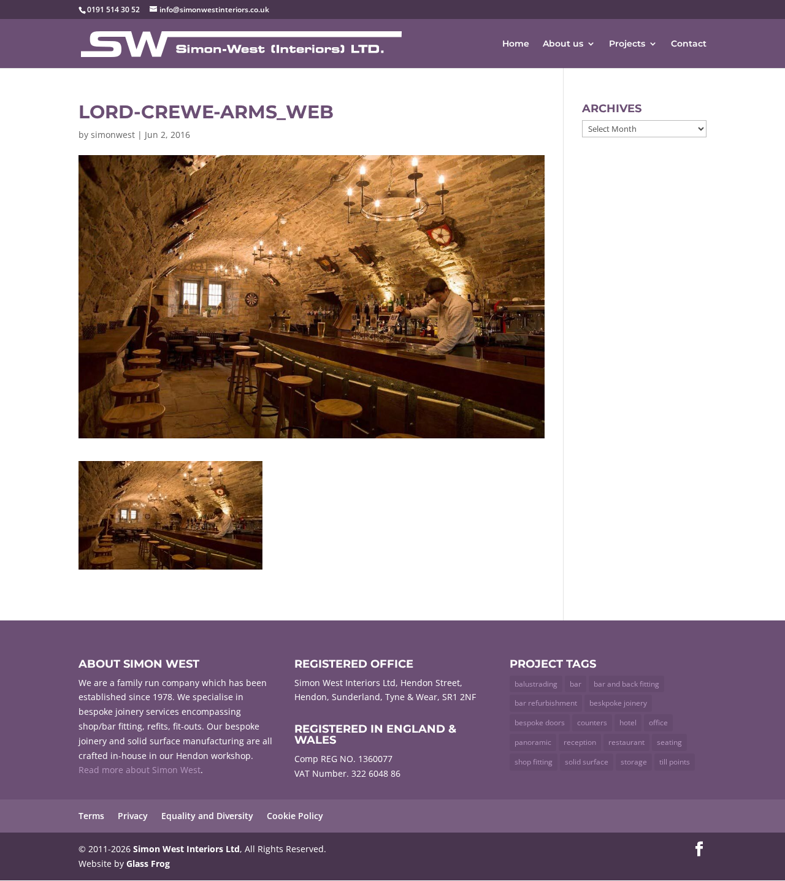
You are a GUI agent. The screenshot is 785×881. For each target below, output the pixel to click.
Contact (688, 44)
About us (563, 44)
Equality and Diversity (207, 816)
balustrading (536, 684)
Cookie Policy (295, 816)
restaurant (626, 742)
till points (674, 762)
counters (592, 722)
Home (515, 44)
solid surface (586, 762)
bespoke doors (540, 722)
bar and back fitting (626, 684)
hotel (628, 722)
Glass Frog (148, 863)
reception (580, 742)
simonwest (113, 134)
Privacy (133, 816)
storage (634, 762)
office (658, 722)
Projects (627, 44)
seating (669, 742)
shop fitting (534, 762)
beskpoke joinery (618, 703)
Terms (91, 816)
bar (575, 684)
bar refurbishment (546, 703)
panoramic (533, 742)
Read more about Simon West (139, 770)
